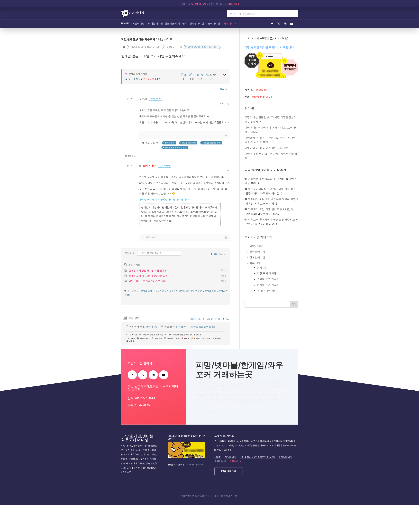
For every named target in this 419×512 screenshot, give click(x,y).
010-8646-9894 (199, 3)
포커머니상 (214, 23)
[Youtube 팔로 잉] (291, 23)
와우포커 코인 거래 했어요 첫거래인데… (271, 209)
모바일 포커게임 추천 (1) (191, 290)
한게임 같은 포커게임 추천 (175, 147)
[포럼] (124, 47)
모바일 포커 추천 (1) (167, 290)
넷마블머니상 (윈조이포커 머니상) (167, 23)
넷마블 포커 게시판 (268, 279)
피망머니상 (138, 23)
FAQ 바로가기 (228, 471)
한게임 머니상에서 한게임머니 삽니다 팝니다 (164, 199)
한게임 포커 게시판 (268, 284)
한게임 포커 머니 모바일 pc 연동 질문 (148, 275)
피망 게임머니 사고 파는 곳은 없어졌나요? (195, 326)
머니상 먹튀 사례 (267, 290)
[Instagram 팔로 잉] (285, 23)
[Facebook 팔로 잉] (272, 23)
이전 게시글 (219, 253)
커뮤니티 (228, 23)
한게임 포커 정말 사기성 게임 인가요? (148, 270)
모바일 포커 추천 (189, 143)
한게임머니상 (196, 23)
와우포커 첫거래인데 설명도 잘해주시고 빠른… (275, 219)
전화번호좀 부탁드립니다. (262, 178)
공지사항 (262, 267)
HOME (125, 23)
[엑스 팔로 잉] (278, 23)
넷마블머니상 (257, 251)
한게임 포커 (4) (148, 290)
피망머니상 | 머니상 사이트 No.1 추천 (267, 148)
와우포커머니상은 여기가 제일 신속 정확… (272, 189)
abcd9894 (232, 3)
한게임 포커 (169, 143)
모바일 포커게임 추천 (212, 143)
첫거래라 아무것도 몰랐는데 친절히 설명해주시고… (277, 199)
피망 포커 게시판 (267, 273)
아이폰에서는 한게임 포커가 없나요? (147, 280)
